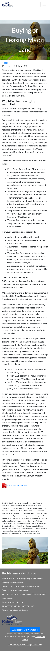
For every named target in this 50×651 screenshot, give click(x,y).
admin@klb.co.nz (16, 602)
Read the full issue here (17, 485)
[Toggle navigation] (44, 4)
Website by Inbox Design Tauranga (25, 644)
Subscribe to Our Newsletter (25, 629)
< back (5, 62)
